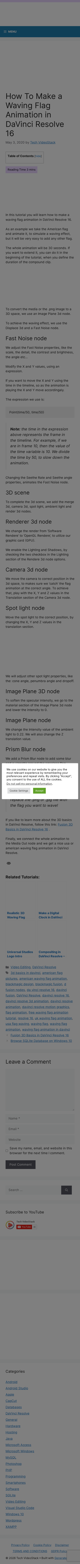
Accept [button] (39, 790)
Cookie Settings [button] (19, 790)
